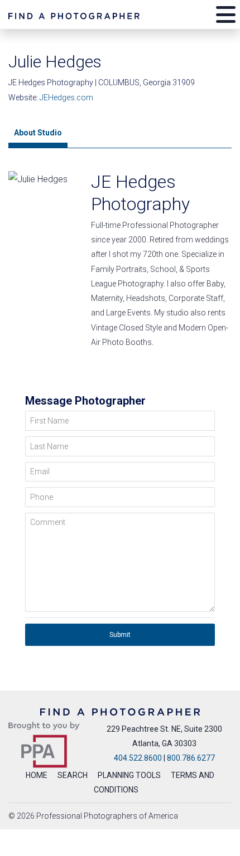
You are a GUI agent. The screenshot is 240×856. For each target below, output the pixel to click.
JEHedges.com (66, 97)
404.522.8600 (138, 757)
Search (72, 775)
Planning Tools (129, 775)
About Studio (38, 132)
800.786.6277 (191, 757)
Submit (120, 635)
